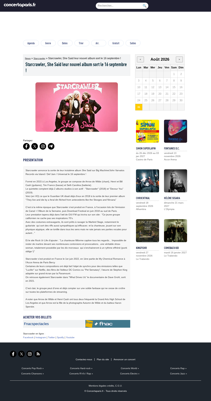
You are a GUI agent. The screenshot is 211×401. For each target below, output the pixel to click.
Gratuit (115, 43)
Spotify (60, 337)
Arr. (97, 43)
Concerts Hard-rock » (81, 368)
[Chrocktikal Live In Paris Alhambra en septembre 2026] (147, 180)
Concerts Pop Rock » (33, 368)
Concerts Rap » (178, 368)
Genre (48, 43)
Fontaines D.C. (172, 148)
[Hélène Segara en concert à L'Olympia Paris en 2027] (175, 180)
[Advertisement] (105, 27)
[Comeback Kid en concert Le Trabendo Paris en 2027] (175, 230)
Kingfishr (141, 247)
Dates (65, 43)
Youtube (70, 337)
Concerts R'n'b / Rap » (81, 373)
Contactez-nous (84, 359)
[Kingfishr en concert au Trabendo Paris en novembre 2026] (147, 230)
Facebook (28, 337)
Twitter (51, 337)
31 (138, 107)
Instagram (40, 337)
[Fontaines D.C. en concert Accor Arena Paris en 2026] (175, 131)
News (28, 58)
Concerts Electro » (129, 373)
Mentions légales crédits (101, 385)
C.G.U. (118, 385)
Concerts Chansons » (32, 373)
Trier (81, 43)
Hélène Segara (172, 198)
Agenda (31, 43)
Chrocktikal (143, 198)
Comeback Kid (171, 247)
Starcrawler (39, 58)
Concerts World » (130, 368)
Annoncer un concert (124, 359)
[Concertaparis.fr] (19, 5)
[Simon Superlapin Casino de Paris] (147, 131)
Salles (133, 43)
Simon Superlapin (146, 148)
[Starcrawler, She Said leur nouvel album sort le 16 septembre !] (107, 326)
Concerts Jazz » (178, 373)
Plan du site (103, 359)
